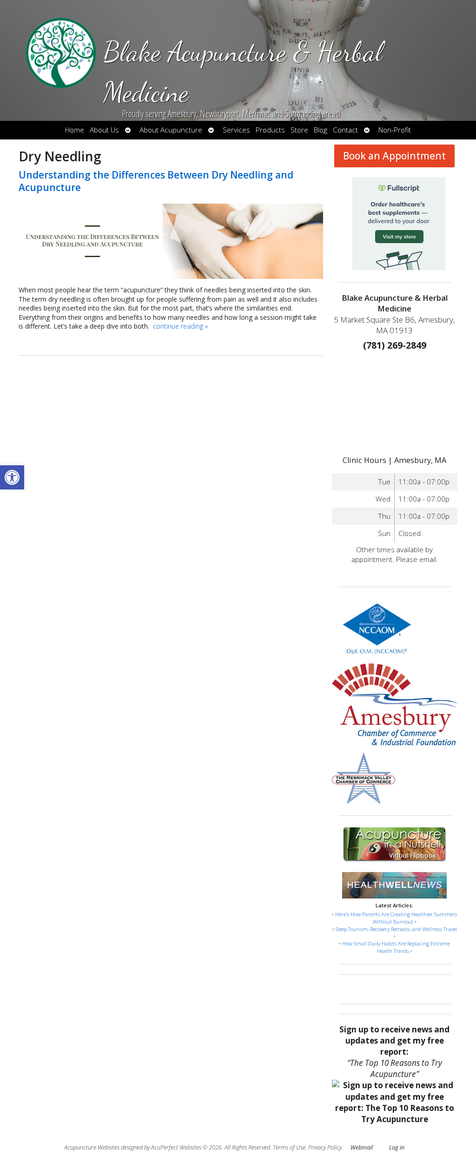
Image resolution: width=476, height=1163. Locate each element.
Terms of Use (289, 1147)
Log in (396, 1147)
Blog (320, 130)
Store (299, 130)
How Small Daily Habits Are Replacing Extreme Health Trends (396, 947)
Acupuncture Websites (91, 1147)
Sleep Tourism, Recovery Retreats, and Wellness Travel (396, 928)
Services (236, 130)
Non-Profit (394, 130)
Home (74, 130)
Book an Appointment (394, 155)
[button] (12, 477)
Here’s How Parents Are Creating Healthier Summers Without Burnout (396, 918)
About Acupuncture (170, 130)
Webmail (361, 1147)
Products (270, 130)
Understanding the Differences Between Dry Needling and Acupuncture (156, 181)
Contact (345, 130)
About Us (104, 130)
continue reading (180, 326)
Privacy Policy (325, 1147)
